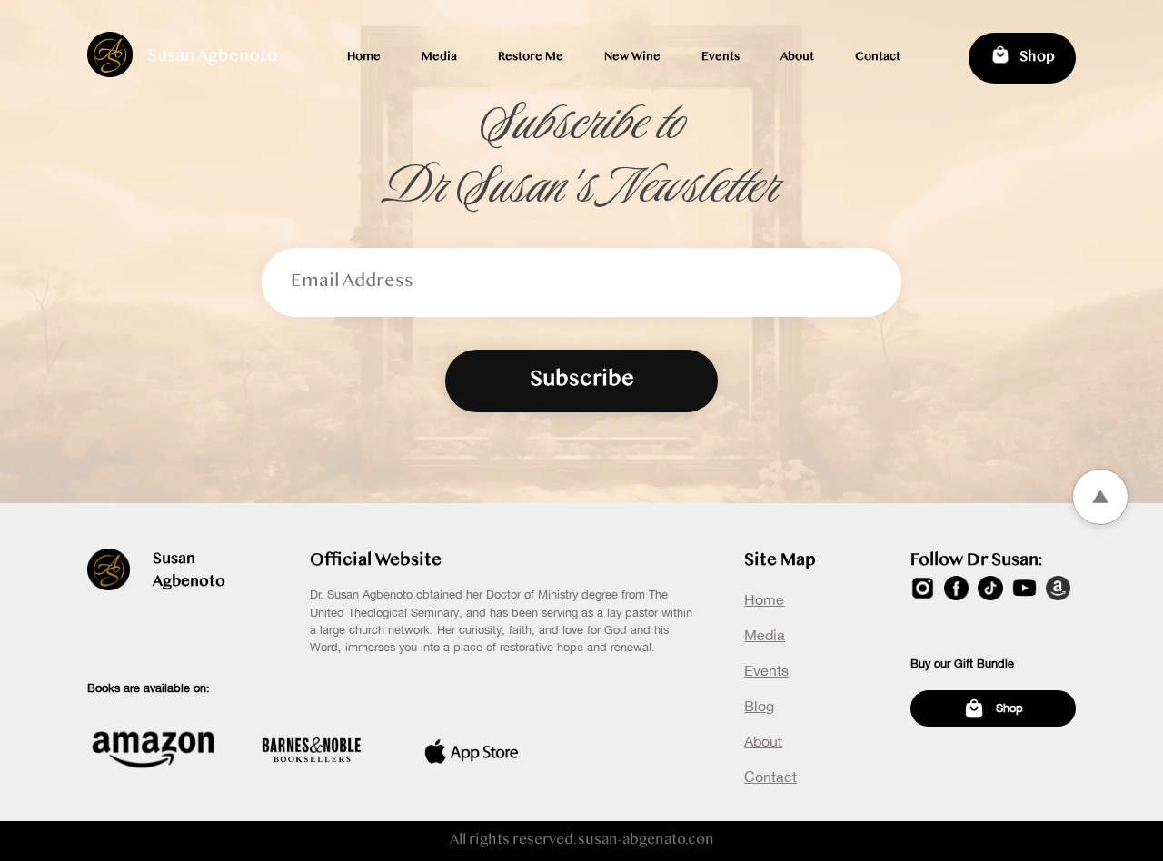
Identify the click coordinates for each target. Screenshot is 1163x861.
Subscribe (582, 380)
